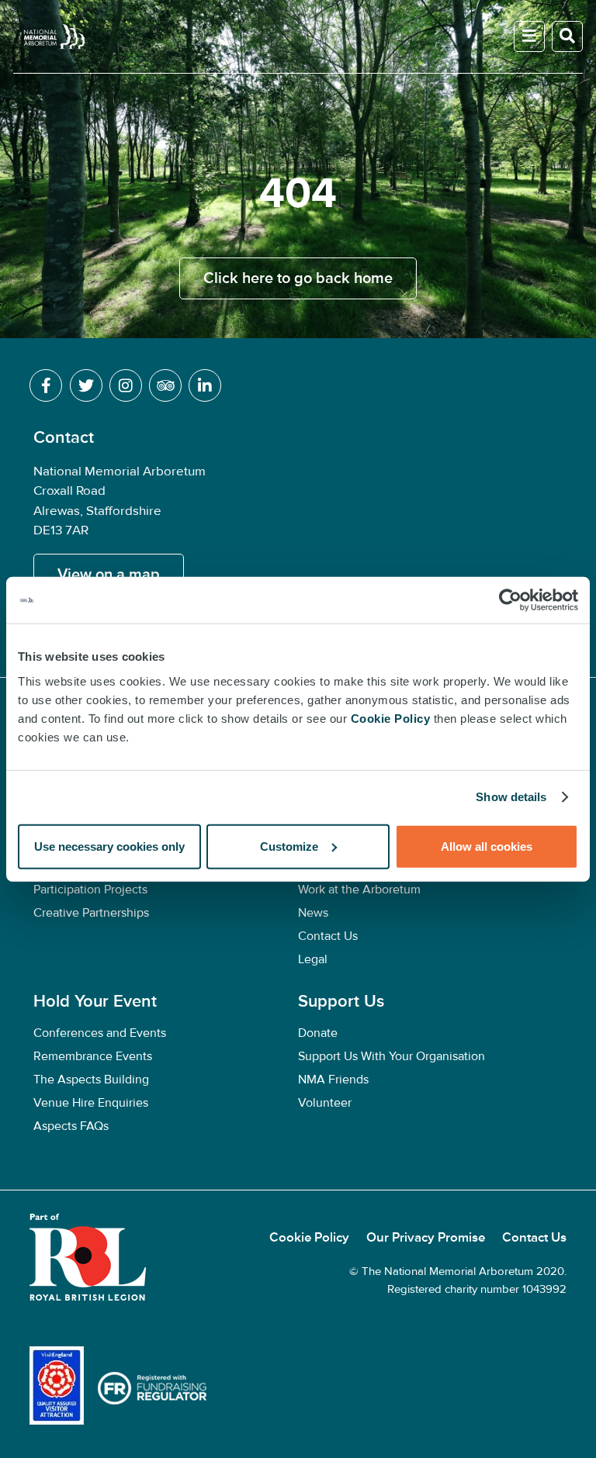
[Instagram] (125, 385)
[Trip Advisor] (165, 385)
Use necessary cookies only (109, 845)
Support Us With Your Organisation (391, 1056)
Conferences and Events (99, 1033)
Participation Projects (90, 889)
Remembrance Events (92, 1056)
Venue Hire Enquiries (92, 1103)
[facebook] (45, 385)
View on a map (108, 574)
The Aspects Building (91, 1079)
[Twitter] (86, 385)
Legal (312, 959)
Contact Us (328, 936)
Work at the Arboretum (359, 889)
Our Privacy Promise (427, 1238)
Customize (289, 845)
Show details (511, 796)
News (313, 913)
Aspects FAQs (71, 1126)
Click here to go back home (298, 278)
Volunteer (325, 1103)
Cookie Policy (310, 1238)
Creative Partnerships (91, 913)
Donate (318, 1033)
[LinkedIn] (205, 385)
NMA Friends (335, 1079)
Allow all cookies (486, 845)
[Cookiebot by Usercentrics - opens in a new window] (510, 600)
